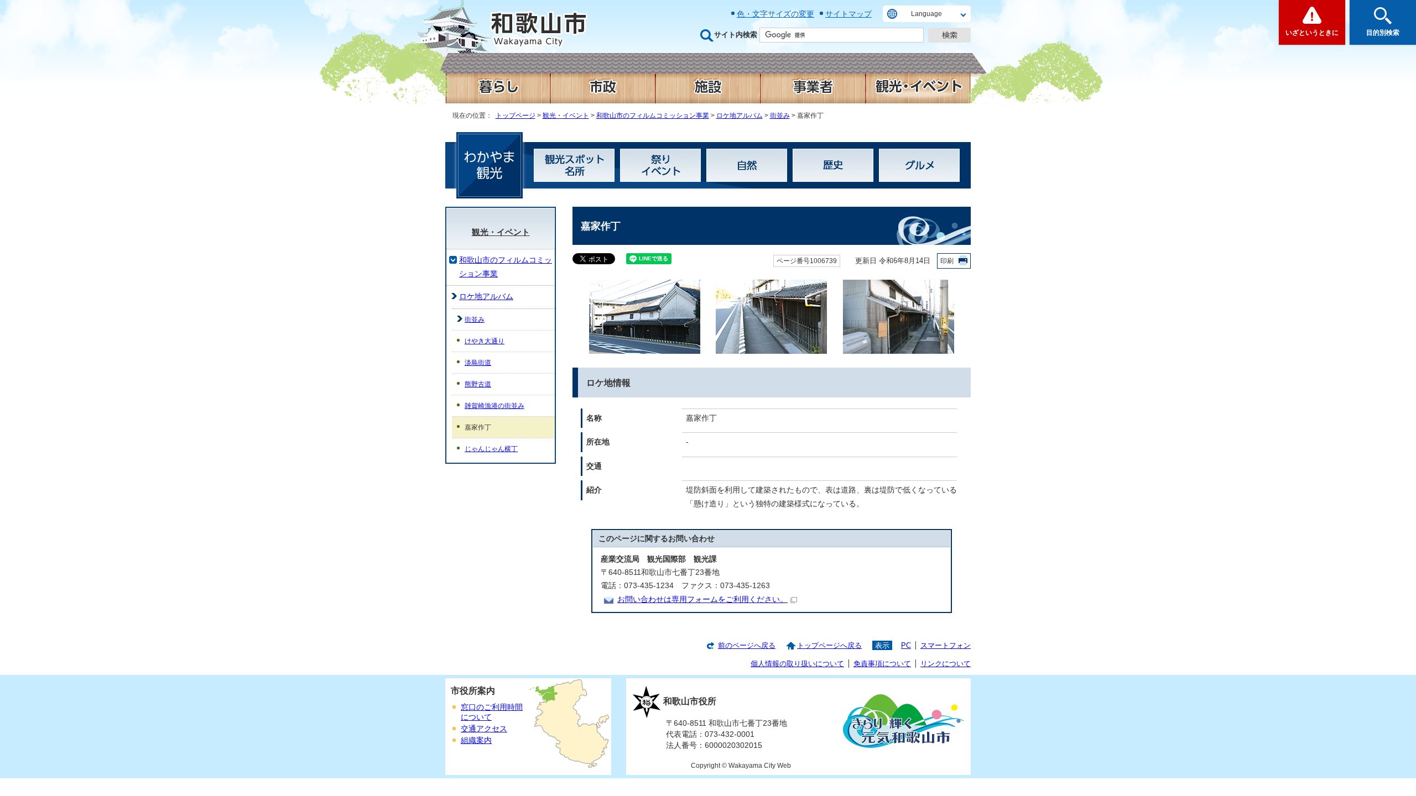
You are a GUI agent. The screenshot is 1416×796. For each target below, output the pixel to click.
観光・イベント (566, 115)
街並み (780, 115)
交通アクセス (484, 729)
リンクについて (945, 663)
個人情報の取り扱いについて (797, 663)
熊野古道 (478, 384)
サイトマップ (848, 13)
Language (926, 14)
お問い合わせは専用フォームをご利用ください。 (702, 599)
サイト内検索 (735, 34)
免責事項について (882, 663)
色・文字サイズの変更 (775, 13)
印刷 (947, 261)
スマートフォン (945, 645)
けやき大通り (484, 341)
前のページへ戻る (746, 645)
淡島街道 (478, 362)
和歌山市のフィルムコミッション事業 (652, 115)
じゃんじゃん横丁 (491, 449)
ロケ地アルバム (739, 115)
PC (906, 645)
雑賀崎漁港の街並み (494, 406)
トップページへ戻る (829, 645)
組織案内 (476, 740)
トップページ (515, 115)
